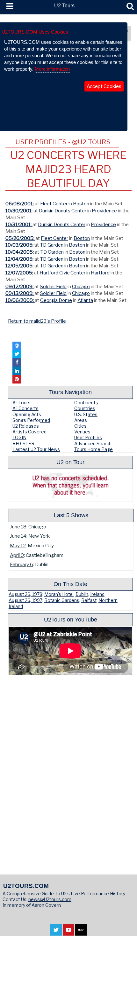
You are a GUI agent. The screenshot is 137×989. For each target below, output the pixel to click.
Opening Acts (26, 414)
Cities (80, 426)
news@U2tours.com (49, 899)
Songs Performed (31, 420)
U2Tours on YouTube (70, 619)
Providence (104, 211)
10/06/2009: (20, 300)
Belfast (89, 600)
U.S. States (85, 414)
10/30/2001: (19, 211)
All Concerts (25, 408)
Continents (86, 402)
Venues (82, 431)
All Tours (21, 402)
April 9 (17, 555)
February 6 (21, 564)
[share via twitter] (16, 354)
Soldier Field (53, 286)
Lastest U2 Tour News (36, 449)
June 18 (18, 527)
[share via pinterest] (16, 379)
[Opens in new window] (56, 932)
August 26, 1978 (25, 594)
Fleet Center (54, 204)
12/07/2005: (19, 273)
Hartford (100, 273)
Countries (84, 408)
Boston (81, 204)
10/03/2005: (19, 245)
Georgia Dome (56, 300)
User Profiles (88, 437)
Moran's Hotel (59, 594)
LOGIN (19, 437)
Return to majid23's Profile (37, 321)
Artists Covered (29, 431)
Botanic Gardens (61, 600)
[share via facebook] (16, 362)
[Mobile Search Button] (130, 6)
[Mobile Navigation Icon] (8, 6)
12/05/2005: (19, 266)
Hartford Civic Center (62, 273)
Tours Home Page (93, 449)
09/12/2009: (19, 286)
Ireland (97, 594)
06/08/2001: (20, 204)
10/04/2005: (20, 252)
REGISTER (23, 443)
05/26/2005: (20, 238)
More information (52, 69)
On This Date (70, 584)
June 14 (18, 536)
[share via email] (16, 346)
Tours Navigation (70, 392)
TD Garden (51, 245)
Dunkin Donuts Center (62, 211)
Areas (80, 420)
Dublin (82, 594)
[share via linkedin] (16, 371)
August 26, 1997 (25, 600)
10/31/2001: (18, 224)
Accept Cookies (104, 86)
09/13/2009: (19, 293)
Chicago (81, 286)
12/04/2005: (19, 259)
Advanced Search (93, 443)
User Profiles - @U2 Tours (63, 142)
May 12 (18, 545)
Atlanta (85, 300)
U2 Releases (25, 426)
